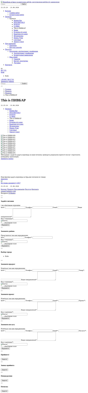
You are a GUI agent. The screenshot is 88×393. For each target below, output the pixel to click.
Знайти (24, 83)
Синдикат (17, 40)
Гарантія (17, 59)
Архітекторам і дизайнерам (24, 53)
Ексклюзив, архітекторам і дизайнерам (23, 51)
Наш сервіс (13, 57)
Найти (24, 4)
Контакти (8, 65)
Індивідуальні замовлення (23, 55)
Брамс (16, 30)
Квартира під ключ (21, 34)
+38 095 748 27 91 (7, 79)
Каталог (8, 11)
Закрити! (4, 359)
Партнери (13, 45)
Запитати (4, 179)
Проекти (8, 17)
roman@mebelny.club (8, 191)
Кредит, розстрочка (21, 61)
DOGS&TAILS (19, 22)
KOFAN (17, 24)
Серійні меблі (14, 13)
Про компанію (10, 43)
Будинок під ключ (20, 32)
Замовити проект (7, 159)
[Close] (2, 197)
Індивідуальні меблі (16, 15)
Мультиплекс (18, 36)
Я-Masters (11, 193)
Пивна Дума (18, 38)
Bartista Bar (18, 20)
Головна (8, 89)
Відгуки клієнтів (15, 47)
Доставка (17, 63)
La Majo (17, 26)
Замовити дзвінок (7, 81)
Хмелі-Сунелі (19, 42)
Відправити (5, 225)
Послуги (8, 49)
